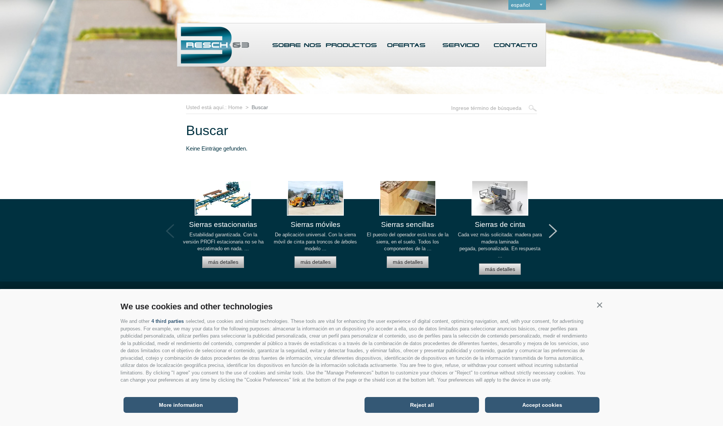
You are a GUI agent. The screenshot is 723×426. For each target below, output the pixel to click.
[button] (599, 305)
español (520, 5)
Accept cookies (542, 405)
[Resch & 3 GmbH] (213, 61)
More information (181, 405)
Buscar (260, 107)
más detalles (223, 262)
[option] (223, 227)
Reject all (422, 405)
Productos (351, 45)
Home (235, 107)
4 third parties (167, 321)
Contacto (515, 45)
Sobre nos (296, 45)
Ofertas (406, 45)
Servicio (460, 45)
